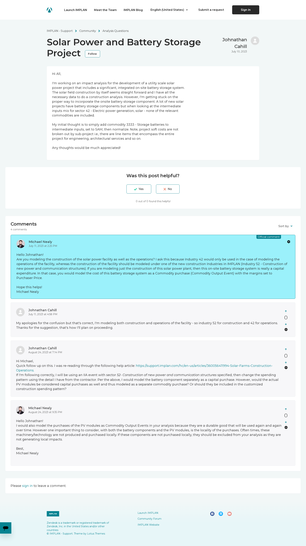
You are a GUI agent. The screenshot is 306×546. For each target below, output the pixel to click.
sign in (27, 486)
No (170, 189)
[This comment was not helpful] (286, 324)
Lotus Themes (96, 533)
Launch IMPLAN (75, 10)
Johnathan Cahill (42, 310)
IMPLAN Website (148, 524)
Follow (92, 53)
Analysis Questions (116, 31)
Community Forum (150, 518)
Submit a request (211, 10)
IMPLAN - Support (60, 31)
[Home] (49, 10)
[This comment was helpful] (286, 311)
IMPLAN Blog (133, 10)
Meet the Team (105, 10)
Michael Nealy (40, 242)
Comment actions (288, 242)
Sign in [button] (246, 10)
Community (87, 31)
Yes (141, 189)
